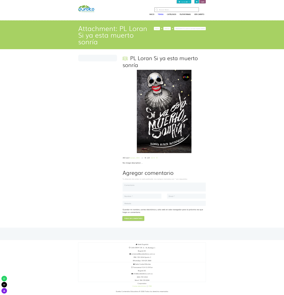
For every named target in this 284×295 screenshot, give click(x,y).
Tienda (160, 14)
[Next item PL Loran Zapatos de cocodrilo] (185, 111)
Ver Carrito (199, 14)
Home (157, 29)
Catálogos (171, 14)
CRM (150, 286)
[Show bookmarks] (197, 1)
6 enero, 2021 (135, 158)
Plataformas (185, 14)
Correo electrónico (139, 286)
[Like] (157, 158)
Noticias (167, 29)
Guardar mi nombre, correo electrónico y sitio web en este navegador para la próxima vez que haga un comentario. (163, 210)
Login (202, 2)
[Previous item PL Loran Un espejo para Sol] (143, 111)
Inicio (151, 14)
